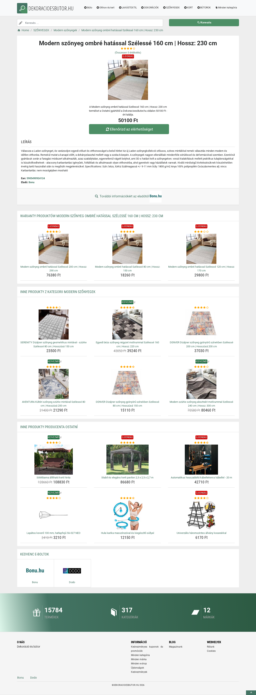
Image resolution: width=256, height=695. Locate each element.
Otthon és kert (106, 7)
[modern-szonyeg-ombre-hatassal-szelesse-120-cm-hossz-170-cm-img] (201, 249)
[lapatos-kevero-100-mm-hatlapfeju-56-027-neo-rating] (53, 498)
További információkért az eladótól (124, 196)
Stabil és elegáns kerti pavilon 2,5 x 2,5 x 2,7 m (127, 477)
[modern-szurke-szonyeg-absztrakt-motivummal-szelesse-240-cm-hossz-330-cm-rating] (201, 367)
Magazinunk (175, 646)
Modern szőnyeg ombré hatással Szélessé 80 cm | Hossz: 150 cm (127, 268)
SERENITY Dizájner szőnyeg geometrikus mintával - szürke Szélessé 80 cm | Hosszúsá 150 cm (53, 344)
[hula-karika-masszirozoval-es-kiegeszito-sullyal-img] (127, 515)
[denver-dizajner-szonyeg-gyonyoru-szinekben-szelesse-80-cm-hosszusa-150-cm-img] (127, 384)
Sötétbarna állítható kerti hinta (53, 477)
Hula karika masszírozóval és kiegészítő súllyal (127, 532)
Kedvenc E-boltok (34, 554)
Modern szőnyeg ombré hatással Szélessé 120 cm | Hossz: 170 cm (201, 268)
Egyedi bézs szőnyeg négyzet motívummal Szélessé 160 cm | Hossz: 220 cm (127, 344)
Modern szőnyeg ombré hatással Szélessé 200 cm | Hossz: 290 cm (53, 268)
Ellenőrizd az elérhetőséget (131, 129)
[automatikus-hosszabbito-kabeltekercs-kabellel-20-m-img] (201, 460)
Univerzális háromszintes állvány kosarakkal (201, 532)
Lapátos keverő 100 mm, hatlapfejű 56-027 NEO (53, 532)
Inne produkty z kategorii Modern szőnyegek (57, 292)
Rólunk (210, 646)
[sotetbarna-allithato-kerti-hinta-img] (53, 460)
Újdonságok (137, 667)
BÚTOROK (205, 7)
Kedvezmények (139, 672)
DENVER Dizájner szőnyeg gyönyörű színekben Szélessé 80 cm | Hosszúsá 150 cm (127, 403)
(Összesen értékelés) (128, 52)
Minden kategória (227, 7)
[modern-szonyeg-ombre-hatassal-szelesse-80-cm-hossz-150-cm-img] (127, 249)
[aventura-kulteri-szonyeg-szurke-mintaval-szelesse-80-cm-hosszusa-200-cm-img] (53, 384)
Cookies (211, 651)
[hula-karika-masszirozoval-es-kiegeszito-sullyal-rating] (127, 498)
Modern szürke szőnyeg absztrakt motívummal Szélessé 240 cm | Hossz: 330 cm (201, 403)
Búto (89, 7)
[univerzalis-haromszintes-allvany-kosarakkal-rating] (201, 498)
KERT (190, 7)
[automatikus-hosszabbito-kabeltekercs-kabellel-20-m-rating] (201, 443)
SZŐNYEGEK (173, 7)
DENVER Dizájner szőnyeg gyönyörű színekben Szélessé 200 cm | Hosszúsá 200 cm (201, 344)
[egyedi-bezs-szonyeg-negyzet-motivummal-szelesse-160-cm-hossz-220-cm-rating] (127, 308)
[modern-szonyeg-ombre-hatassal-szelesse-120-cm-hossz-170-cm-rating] (201, 232)
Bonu (31, 182)
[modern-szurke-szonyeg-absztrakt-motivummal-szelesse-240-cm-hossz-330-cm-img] (201, 384)
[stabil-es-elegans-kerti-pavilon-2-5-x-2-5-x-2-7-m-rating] (127, 443)
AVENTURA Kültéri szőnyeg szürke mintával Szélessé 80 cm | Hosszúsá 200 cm (53, 403)
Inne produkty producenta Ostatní (49, 427)
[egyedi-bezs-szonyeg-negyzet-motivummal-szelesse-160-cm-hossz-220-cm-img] (127, 324)
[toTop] (251, 692)
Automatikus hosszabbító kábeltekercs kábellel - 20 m (201, 477)
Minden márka (139, 659)
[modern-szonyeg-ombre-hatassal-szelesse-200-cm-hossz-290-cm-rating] (53, 232)
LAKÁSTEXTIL (129, 7)
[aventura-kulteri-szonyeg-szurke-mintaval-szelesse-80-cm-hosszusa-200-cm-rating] (53, 367)
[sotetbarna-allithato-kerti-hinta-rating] (53, 443)
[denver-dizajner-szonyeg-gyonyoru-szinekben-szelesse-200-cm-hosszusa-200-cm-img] (201, 324)
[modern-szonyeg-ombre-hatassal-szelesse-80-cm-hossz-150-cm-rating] (127, 232)
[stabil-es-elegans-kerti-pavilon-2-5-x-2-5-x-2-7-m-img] (127, 460)
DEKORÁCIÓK (151, 7)
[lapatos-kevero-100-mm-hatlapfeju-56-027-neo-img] (53, 515)
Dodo (33, 677)
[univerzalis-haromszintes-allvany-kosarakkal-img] (201, 515)
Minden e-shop (139, 663)
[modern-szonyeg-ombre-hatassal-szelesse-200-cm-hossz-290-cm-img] (53, 249)
